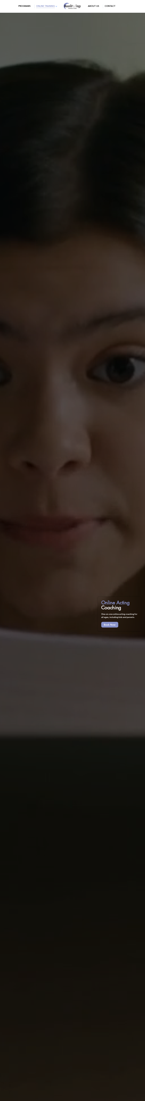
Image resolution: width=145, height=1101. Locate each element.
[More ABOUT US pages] (100, 6)
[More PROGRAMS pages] (32, 6)
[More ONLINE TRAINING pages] (56, 6)
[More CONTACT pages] (117, 6)
